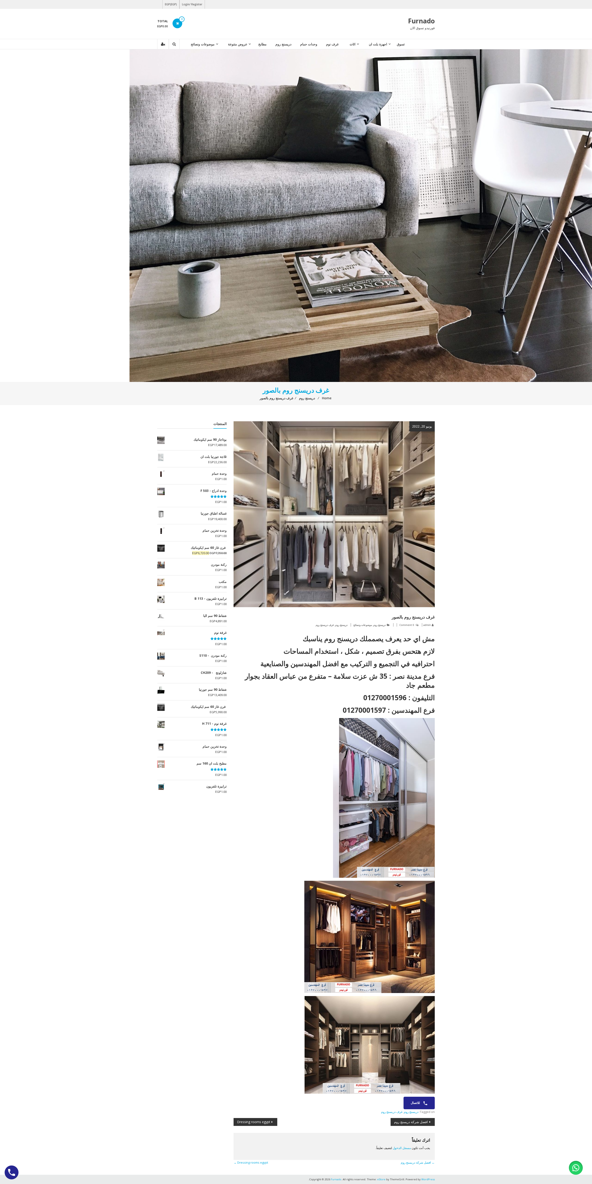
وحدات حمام (308, 44)
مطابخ (262, 44)
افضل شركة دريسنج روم (411, 1122)
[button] (576, 1168)
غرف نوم (332, 44)
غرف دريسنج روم (325, 625)
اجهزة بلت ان (378, 44)
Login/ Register (192, 4)
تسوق (401, 44)
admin (427, 625)
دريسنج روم (283, 44)
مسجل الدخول (402, 1148)
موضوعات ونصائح (203, 44)
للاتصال (416, 1103)
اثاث (352, 44)
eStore (381, 1179)
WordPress (428, 1179)
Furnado (421, 20)
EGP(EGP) (171, 4)
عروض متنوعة (237, 44)
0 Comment (406, 625)
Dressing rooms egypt (253, 1122)
